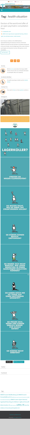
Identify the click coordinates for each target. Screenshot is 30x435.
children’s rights (19, 401)
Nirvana (14, 416)
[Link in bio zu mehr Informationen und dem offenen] (15, 112)
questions (22, 89)
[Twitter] (15, 59)
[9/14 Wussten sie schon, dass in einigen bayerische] (15, 228)
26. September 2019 (7, 31)
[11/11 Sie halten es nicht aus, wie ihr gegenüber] (15, 170)
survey (12, 68)
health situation (17, 35)
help (14, 89)
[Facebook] (11, 59)
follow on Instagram (19, 361)
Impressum (11, 413)
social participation (13, 407)
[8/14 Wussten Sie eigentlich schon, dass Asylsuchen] (15, 257)
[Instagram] (18, 59)
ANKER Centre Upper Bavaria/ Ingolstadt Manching (12, 33)
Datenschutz (18, 413)
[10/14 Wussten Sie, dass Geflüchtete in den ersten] (15, 199)
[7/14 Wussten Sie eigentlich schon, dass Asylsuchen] (15, 286)
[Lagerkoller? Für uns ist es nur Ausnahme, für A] (15, 141)
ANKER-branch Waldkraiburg (9, 394)
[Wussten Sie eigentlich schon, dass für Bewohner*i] (15, 344)
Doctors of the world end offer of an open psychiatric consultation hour (14, 26)
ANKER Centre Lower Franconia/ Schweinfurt (19, 396)
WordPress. (19, 416)
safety (20, 404)
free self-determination (8, 35)
